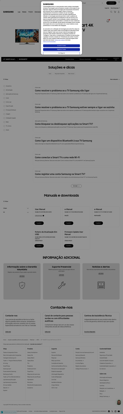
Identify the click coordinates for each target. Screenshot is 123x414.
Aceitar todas (61, 45)
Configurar (61, 53)
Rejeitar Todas (61, 49)
